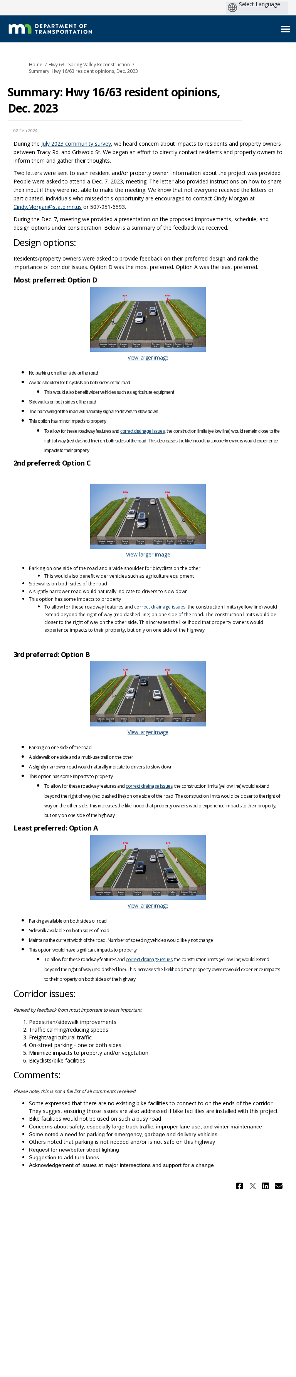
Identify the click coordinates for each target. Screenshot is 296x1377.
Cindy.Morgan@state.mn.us (47, 206)
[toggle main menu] (285, 29)
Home (35, 64)
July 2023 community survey (76, 143)
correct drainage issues (142, 431)
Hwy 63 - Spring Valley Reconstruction (89, 64)
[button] (240, 1186)
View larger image (148, 357)
